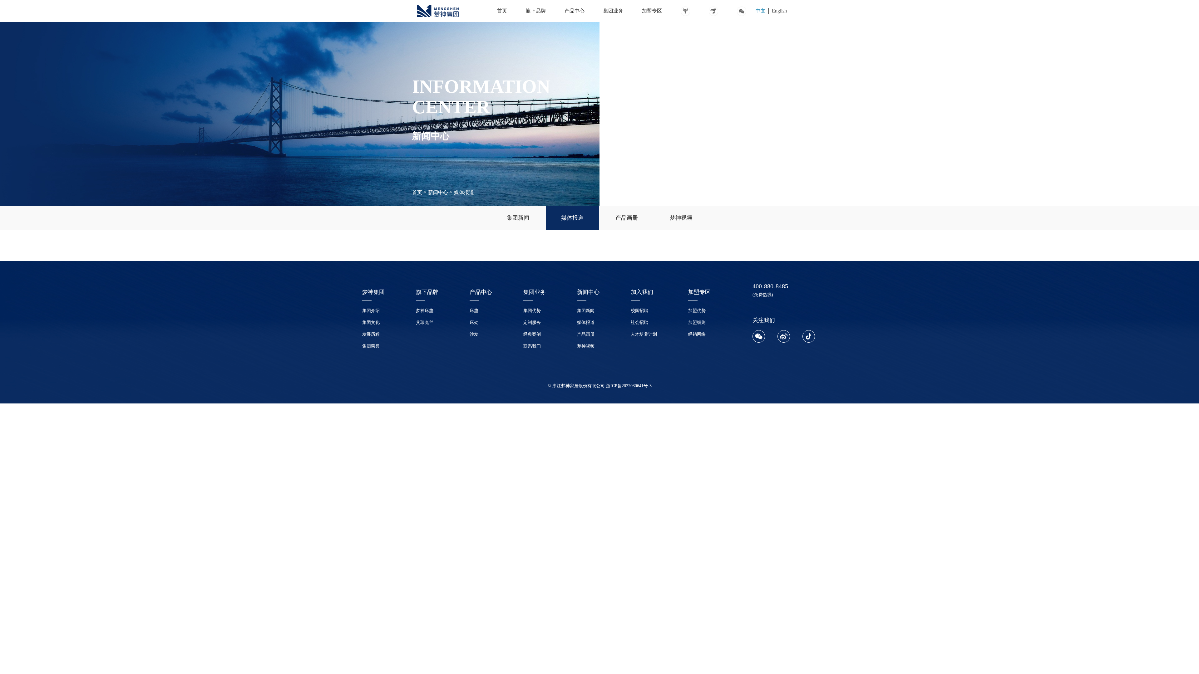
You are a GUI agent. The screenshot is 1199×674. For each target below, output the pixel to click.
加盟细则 (697, 322)
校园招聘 (639, 310)
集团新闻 (586, 310)
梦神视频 (586, 346)
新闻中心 (438, 192)
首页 (502, 10)
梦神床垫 (424, 310)
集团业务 (613, 10)
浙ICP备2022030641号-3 (629, 385)
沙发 (474, 334)
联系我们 (532, 346)
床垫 (474, 310)
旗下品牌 (536, 10)
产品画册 (586, 334)
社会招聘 (639, 322)
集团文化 (371, 322)
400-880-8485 (770, 286)
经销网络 (697, 334)
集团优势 (532, 310)
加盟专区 (652, 10)
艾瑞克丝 (424, 322)
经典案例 (532, 334)
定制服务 (532, 322)
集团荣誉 (371, 346)
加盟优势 (697, 310)
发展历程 (371, 334)
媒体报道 (464, 192)
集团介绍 (371, 310)
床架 (474, 322)
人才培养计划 (644, 334)
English (779, 10)
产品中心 (575, 10)
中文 (761, 10)
